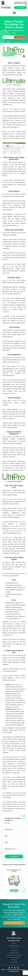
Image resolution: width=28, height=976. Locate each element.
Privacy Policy (14, 962)
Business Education (14, 945)
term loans (8, 914)
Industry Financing (14, 952)
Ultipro (23, 68)
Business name (9, 829)
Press (14, 948)
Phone (6, 842)
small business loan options (16, 910)
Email (6, 835)
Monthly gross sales (10, 848)
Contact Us (14, 959)
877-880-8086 (5, 8)
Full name (7, 823)
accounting (6, 311)
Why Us (14, 943)
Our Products (14, 950)
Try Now (14, 890)
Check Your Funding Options (14, 923)
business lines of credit (15, 912)
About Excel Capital (14, 957)
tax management (12, 357)
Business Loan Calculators (14, 955)
